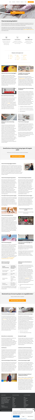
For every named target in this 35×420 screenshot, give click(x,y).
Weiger (23, 416)
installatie (2, 411)
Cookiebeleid (21, 418)
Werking (11, 63)
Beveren (25, 407)
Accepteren (16, 416)
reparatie (2, 412)
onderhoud (6, 411)
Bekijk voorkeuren (30, 416)
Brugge (14, 407)
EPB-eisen (4, 327)
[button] (33, 409)
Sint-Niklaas (25, 406)
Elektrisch (11, 65)
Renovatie (24, 66)
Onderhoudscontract (5, 415)
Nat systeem (18, 66)
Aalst (13, 405)
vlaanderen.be (27, 286)
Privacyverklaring (25, 418)
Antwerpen (14, 406)
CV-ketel (9, 111)
